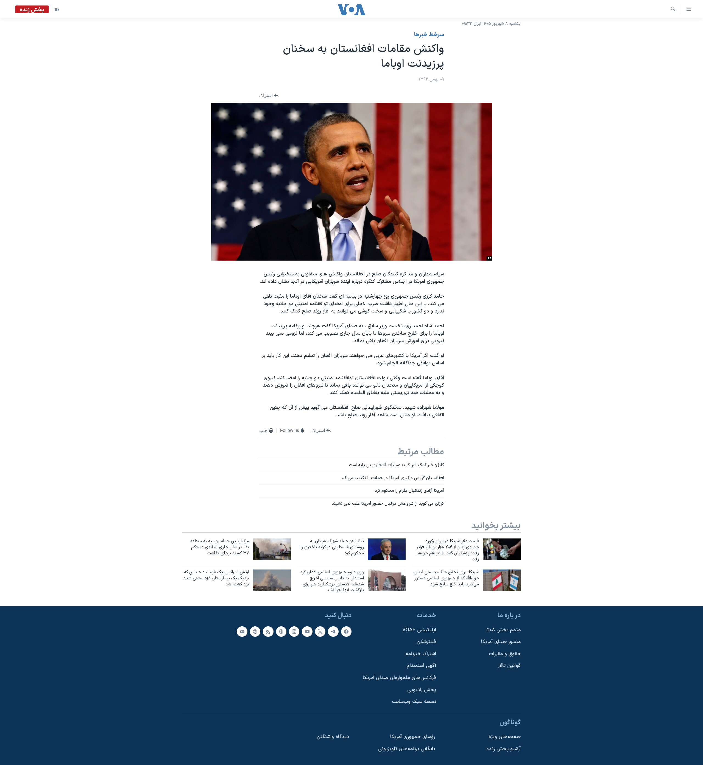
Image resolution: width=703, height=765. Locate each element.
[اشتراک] (242, 631)
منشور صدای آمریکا (501, 642)
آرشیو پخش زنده (503, 749)
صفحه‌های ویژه (505, 737)
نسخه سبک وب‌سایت (414, 701)
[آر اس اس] (268, 631)
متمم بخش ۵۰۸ (503, 630)
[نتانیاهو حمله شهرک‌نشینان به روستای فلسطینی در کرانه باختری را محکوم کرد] (387, 549)
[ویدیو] (57, 9)
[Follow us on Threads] (281, 631)
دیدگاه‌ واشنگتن (333, 737)
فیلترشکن (426, 642)
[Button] (268, 95)
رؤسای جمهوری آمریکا (412, 737)
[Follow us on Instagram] (294, 631)
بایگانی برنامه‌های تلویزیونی (406, 749)
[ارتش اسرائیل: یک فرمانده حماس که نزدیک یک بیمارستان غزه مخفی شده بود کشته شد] (272, 580)
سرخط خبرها (429, 34)
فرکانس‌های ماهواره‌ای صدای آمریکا (399, 678)
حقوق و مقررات (505, 654)
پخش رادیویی (421, 690)
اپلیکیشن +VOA (419, 630)
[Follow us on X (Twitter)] (320, 631)
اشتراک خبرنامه (421, 654)
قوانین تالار (509, 666)
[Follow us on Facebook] (346, 631)
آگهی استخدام (421, 666)
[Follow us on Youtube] (307, 631)
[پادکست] (255, 631)
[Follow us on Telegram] (333, 631)
